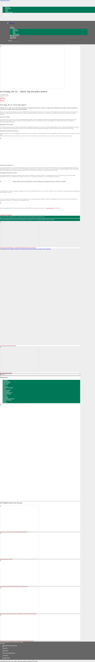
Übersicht (7, 7)
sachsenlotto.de (50, 208)
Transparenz (5, 655)
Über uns (5, 402)
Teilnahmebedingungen (8, 398)
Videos (6, 10)
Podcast (5, 395)
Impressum (5, 648)
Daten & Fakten (8, 12)
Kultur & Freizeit (7, 390)
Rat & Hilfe (5, 396)
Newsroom (5, 6)
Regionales (5, 397)
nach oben (2, 643)
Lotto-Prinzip (5, 14)
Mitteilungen (8, 8)
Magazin (4, 4)
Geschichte (5, 386)
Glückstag (9, 214)
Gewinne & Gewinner (8, 387)
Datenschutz (5, 650)
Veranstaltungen (7, 400)
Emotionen (5, 384)
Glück (4, 389)
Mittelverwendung (7, 392)
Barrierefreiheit (6, 657)
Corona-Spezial (6, 381)
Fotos (6, 9)
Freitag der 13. (3, 214)
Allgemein (5, 380)
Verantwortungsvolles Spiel (9, 653)
